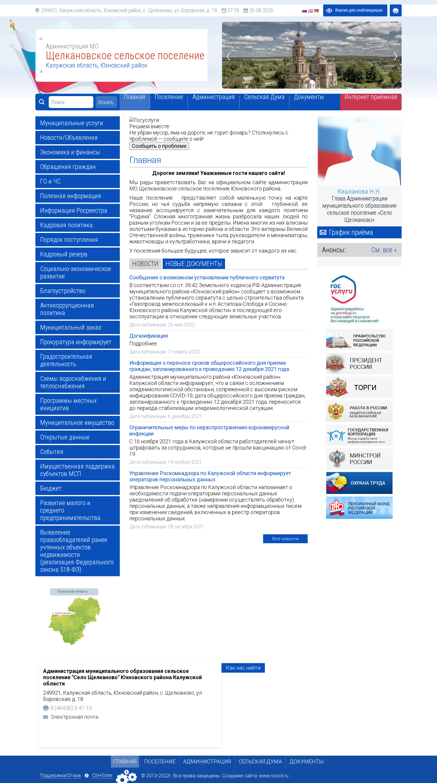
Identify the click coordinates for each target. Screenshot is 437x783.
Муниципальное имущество (77, 422)
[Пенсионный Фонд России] (359, 508)
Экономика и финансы (70, 152)
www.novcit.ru (273, 776)
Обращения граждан (68, 166)
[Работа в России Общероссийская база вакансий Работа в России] (359, 412)
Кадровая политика (66, 225)
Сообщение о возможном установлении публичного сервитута (206, 277)
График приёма (351, 232)
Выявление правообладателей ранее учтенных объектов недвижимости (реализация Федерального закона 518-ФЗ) (77, 551)
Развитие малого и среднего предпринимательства (70, 510)
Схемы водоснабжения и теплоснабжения (73, 382)
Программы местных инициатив (68, 404)
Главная (124, 761)
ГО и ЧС (50, 181)
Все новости (285, 538)
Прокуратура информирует (75, 342)
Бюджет (51, 488)
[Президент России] (359, 364)
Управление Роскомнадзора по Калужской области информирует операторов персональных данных (210, 476)
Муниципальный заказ (70, 327)
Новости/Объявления (69, 137)
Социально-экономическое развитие (75, 272)
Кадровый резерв (63, 254)
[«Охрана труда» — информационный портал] (359, 484)
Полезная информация (70, 196)
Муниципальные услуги (71, 123)
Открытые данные (64, 437)
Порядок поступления (69, 239)
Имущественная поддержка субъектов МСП (77, 470)
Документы (307, 761)
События (51, 451)
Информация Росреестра (73, 210)
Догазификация (148, 336)
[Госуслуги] (359, 300)
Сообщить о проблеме (159, 146)
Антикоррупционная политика (67, 309)
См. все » (384, 250)
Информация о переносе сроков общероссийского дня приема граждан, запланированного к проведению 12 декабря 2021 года (209, 366)
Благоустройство (62, 291)
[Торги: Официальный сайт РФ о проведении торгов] (359, 388)
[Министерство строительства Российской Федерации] (359, 459)
